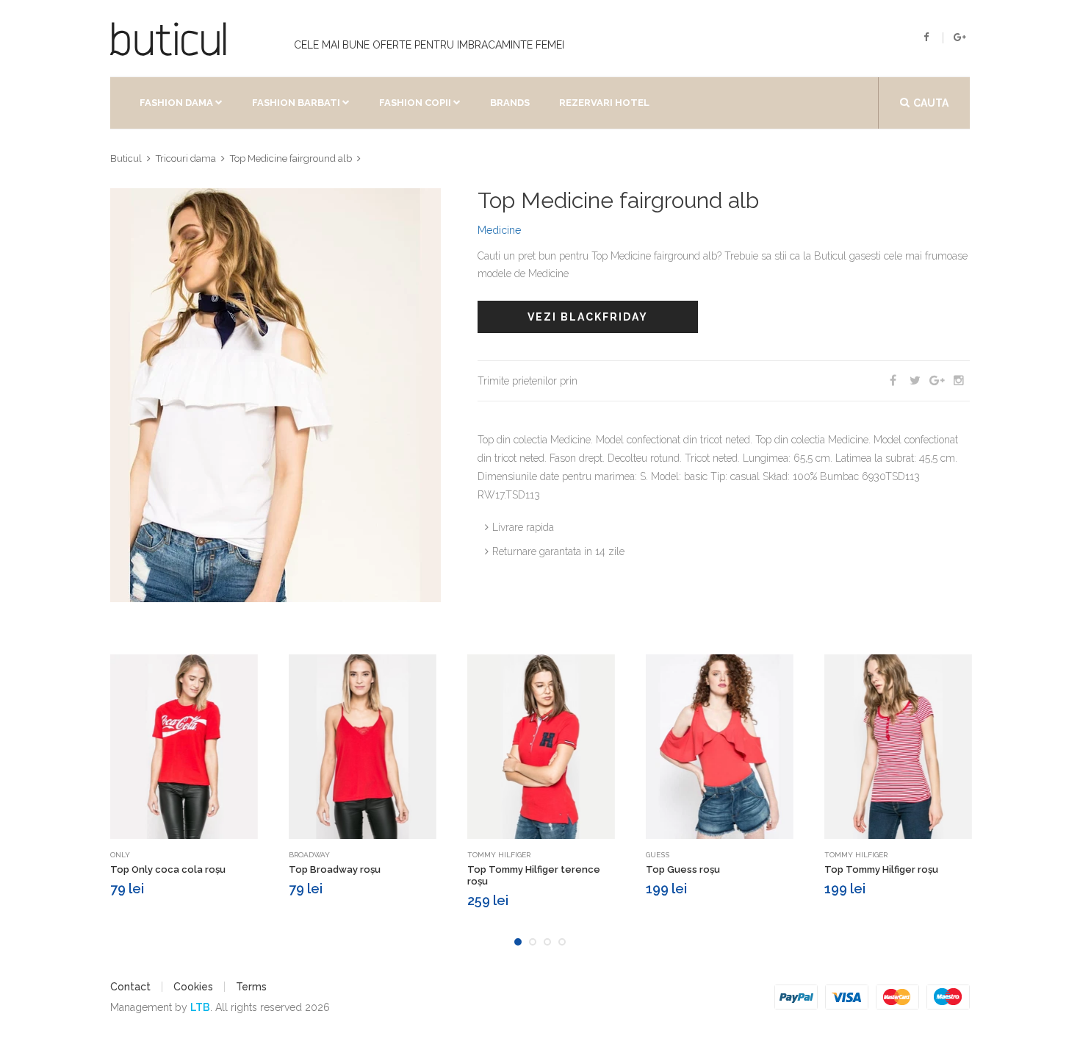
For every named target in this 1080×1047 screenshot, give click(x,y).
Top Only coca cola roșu (168, 869)
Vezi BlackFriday (588, 317)
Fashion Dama (176, 102)
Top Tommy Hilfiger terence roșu (533, 875)
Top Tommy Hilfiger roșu (881, 869)
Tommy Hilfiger (498, 855)
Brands (510, 102)
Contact (130, 987)
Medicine (499, 230)
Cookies (193, 987)
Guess (657, 855)
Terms (251, 987)
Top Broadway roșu (335, 869)
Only (120, 855)
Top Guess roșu (683, 869)
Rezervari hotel (604, 102)
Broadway (309, 855)
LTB (200, 1007)
